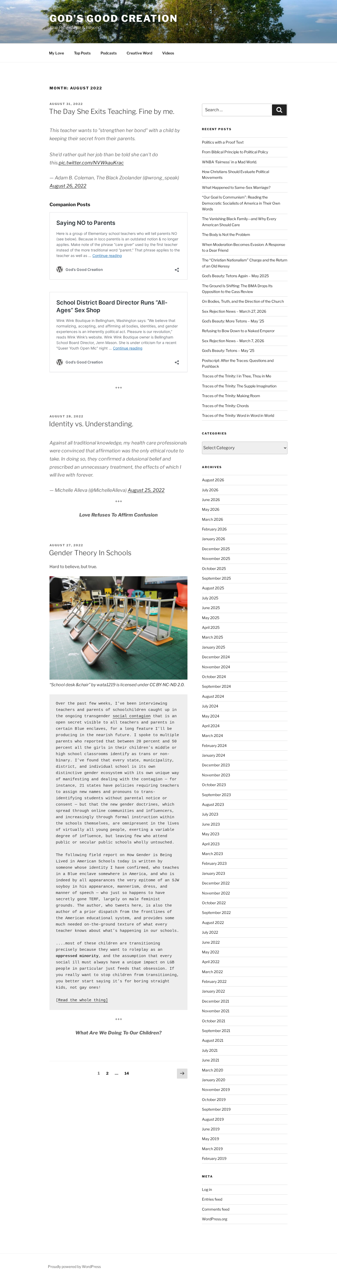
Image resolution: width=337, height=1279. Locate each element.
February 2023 (214, 863)
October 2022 (214, 903)
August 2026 (213, 480)
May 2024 (210, 716)
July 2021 (210, 1050)
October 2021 (213, 1021)
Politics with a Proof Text (223, 142)
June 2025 (211, 607)
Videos (168, 53)
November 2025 (216, 558)
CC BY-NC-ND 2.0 (167, 684)
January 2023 (213, 873)
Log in (207, 1189)
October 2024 (214, 676)
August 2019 (213, 1119)
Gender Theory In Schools (90, 553)
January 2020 (213, 1080)
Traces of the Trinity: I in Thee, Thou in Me (236, 376)
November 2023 (216, 775)
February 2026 (214, 529)
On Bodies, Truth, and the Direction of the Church (243, 301)
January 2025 (213, 647)
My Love (56, 53)
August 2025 (213, 588)
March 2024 (212, 735)
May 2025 (210, 617)
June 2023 (211, 824)
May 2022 (210, 952)
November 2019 (216, 1089)
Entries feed (212, 1199)
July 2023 (210, 814)
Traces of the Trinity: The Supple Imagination (239, 386)
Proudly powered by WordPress (74, 1266)
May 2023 (210, 834)
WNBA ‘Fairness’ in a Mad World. (229, 162)
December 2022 (216, 883)
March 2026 (212, 519)
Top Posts (82, 53)
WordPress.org (214, 1219)
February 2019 (214, 1158)
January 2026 (213, 539)
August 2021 (213, 1040)
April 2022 (210, 961)
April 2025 (211, 627)
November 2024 (216, 667)
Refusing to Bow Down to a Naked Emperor (238, 330)
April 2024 (211, 726)
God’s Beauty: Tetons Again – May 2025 (235, 276)
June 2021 (210, 1060)
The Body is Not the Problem (226, 234)
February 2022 (214, 981)
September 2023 (216, 794)
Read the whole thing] (83, 1000)
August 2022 (213, 922)
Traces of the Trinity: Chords (225, 405)
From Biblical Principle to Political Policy (235, 152)
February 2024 (214, 745)
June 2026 (211, 499)
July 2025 (210, 598)
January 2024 (213, 755)
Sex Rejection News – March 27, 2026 (234, 311)
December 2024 (216, 657)
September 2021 (216, 1030)
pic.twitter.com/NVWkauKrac (91, 162)
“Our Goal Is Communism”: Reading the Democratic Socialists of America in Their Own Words (241, 203)
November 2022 (216, 893)
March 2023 (212, 853)
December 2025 (216, 549)
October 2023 (214, 784)
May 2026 (210, 509)
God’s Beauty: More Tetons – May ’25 (233, 321)
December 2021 (215, 1001)
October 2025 (214, 568)
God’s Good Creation (113, 18)
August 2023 (213, 804)
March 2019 (212, 1148)
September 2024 (216, 686)
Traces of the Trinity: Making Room (231, 395)
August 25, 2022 (146, 490)
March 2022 (212, 971)
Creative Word (139, 53)
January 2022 (213, 991)
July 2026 (210, 490)
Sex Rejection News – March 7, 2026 (233, 340)
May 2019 (210, 1138)
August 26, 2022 (67, 186)
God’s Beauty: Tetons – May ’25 (228, 350)
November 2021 (216, 1011)
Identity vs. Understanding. (91, 424)
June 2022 (211, 942)
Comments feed (215, 1209)
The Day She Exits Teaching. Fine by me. (111, 111)
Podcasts (109, 53)
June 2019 (211, 1129)
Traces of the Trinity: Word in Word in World (238, 415)
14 (128, 1073)
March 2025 (212, 637)
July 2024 (210, 706)
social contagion (132, 716)
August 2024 (213, 696)
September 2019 (216, 1109)
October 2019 (214, 1099)
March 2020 (212, 1070)
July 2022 (210, 932)
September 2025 (216, 578)
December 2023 (216, 765)
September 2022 (216, 912)
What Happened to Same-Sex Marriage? (236, 187)
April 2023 (211, 844)
